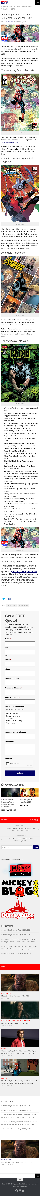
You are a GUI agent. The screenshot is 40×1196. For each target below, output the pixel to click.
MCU (2, 993)
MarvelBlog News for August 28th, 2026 (17, 930)
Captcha (8, 758)
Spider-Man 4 (21, 1021)
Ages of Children (12, 697)
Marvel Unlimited (23, 605)
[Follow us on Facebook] (31, 820)
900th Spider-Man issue (9, 142)
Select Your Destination (15, 707)
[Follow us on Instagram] (34, 820)
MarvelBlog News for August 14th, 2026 (17, 953)
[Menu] (37, 2)
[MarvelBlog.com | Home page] (4, 2)
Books (4, 7)
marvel (15, 605)
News (13, 9)
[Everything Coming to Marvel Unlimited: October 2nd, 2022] (20, 33)
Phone (8, 669)
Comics (23, 7)
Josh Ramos (8, 22)
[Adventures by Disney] (20, 720)
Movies (8, 993)
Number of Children (13, 688)
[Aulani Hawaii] (20, 723)
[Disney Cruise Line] (20, 716)
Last (6, 655)
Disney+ (4, 1078)
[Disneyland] (20, 718)
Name (8, 639)
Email (8, 660)
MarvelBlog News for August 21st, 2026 (17, 935)
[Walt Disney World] (20, 714)
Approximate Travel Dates (16, 732)
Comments (9, 742)
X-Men (29, 1021)
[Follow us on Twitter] (37, 820)
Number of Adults (12, 678)
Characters (13, 7)
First (6, 647)
